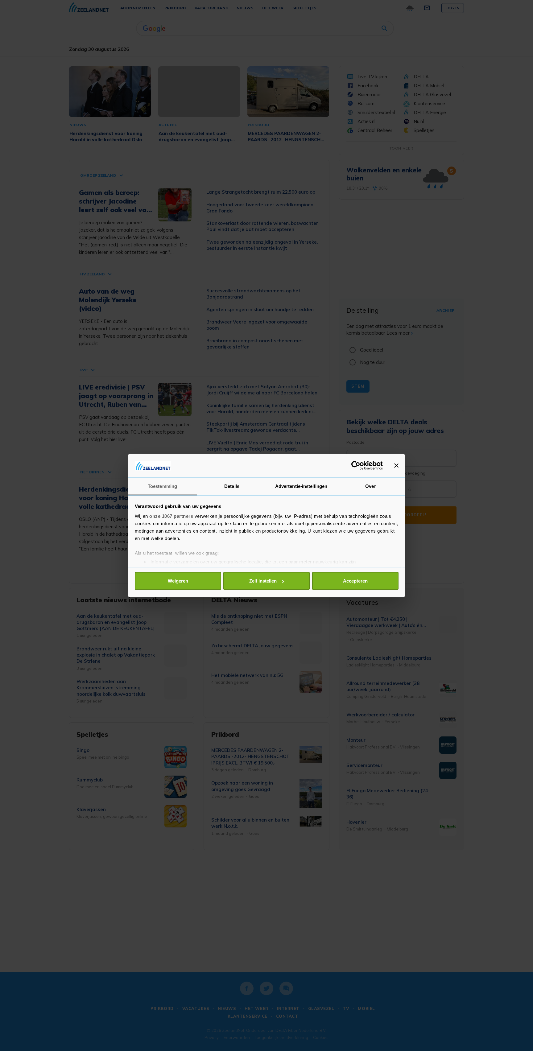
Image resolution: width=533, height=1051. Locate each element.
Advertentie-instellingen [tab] (301, 485)
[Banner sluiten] (396, 466)
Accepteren (355, 580)
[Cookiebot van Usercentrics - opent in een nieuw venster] (356, 465)
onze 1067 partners (171, 515)
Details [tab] (231, 485)
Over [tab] (370, 485)
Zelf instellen (263, 580)
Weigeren (178, 580)
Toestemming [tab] (162, 485)
